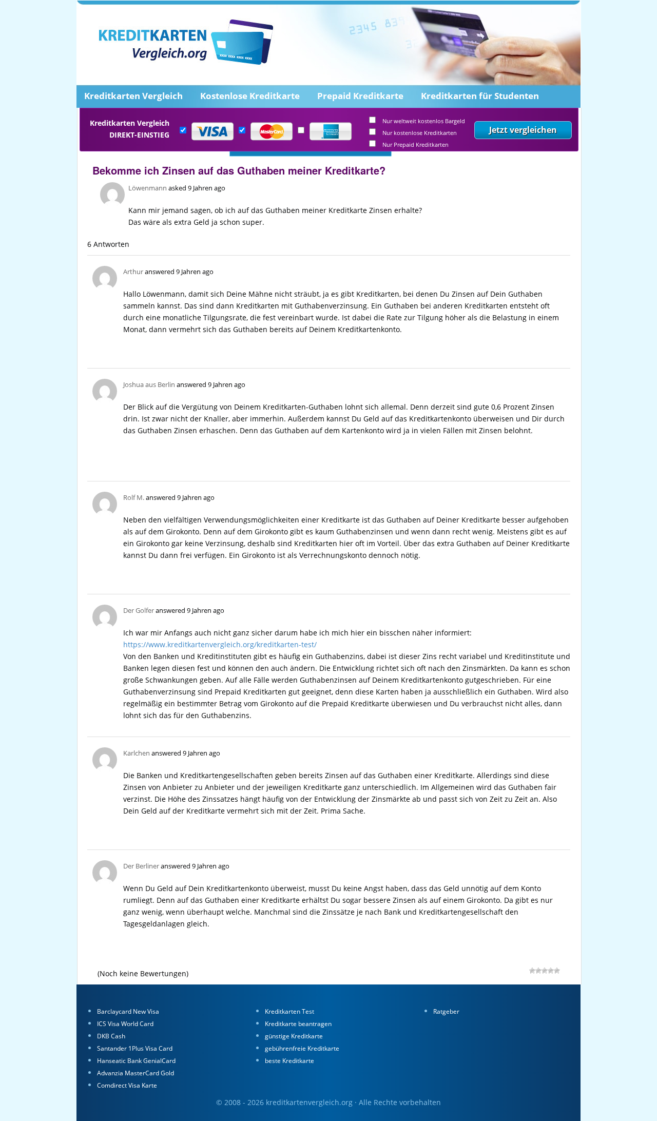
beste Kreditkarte (289, 1060)
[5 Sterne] (532, 971)
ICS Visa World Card (125, 1023)
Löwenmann (147, 187)
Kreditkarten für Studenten (480, 96)
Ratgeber (446, 1011)
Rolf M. (133, 497)
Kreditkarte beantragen (298, 1023)
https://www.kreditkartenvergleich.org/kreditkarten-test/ (220, 644)
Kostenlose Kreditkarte (250, 96)
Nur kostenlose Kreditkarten (419, 133)
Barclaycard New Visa (128, 1011)
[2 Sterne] (551, 971)
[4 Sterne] (538, 971)
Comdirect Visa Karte (127, 1085)
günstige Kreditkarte (294, 1036)
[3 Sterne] (545, 971)
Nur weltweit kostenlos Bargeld (423, 121)
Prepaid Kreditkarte (360, 96)
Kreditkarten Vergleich (133, 96)
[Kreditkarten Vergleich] (233, 49)
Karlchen (136, 753)
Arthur (133, 271)
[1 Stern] (557, 971)
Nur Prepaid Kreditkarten (415, 145)
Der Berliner (141, 866)
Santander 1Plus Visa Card (134, 1048)
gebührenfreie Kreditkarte (302, 1048)
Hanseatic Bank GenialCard (136, 1060)
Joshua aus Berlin (149, 384)
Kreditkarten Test (289, 1011)
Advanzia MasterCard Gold (135, 1073)
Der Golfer (138, 610)
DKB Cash (111, 1036)
